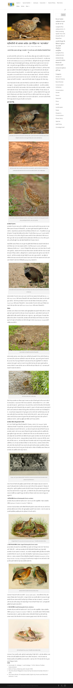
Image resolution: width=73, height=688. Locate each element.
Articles (22, 6)
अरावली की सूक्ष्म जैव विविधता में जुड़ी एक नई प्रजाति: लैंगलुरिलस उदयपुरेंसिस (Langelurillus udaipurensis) (60, 48)
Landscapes (35, 2)
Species (18, 2)
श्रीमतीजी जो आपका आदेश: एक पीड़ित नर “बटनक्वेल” (28, 43)
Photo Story (59, 118)
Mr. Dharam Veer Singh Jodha (16, 46)
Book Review (59, 82)
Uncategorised (60, 127)
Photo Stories (60, 2)
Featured (58, 98)
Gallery (17, 6)
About (27, 6)
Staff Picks (59, 124)
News (57, 110)
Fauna (32, 46)
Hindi (36, 46)
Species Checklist (26, 2)
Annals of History (51, 2)
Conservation (42, 2)
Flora (57, 101)
